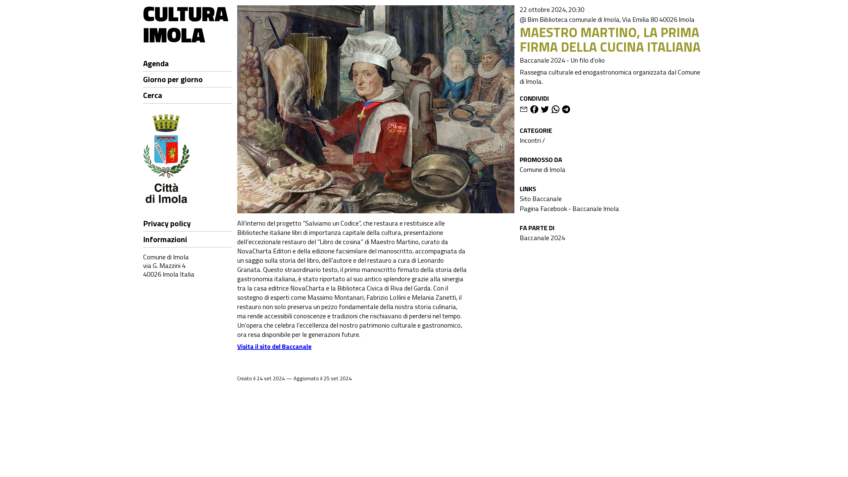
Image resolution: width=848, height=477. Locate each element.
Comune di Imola (542, 169)
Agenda (156, 63)
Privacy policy (167, 223)
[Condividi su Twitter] (545, 110)
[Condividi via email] (524, 110)
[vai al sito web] (187, 159)
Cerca (152, 95)
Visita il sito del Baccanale (274, 346)
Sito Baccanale (541, 198)
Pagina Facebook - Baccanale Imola (569, 208)
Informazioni (165, 239)
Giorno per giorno (173, 79)
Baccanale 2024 (542, 238)
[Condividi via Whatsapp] (555, 110)
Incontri (530, 140)
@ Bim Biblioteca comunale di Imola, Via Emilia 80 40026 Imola (607, 19)
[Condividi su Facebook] (534, 110)
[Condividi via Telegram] (566, 110)
